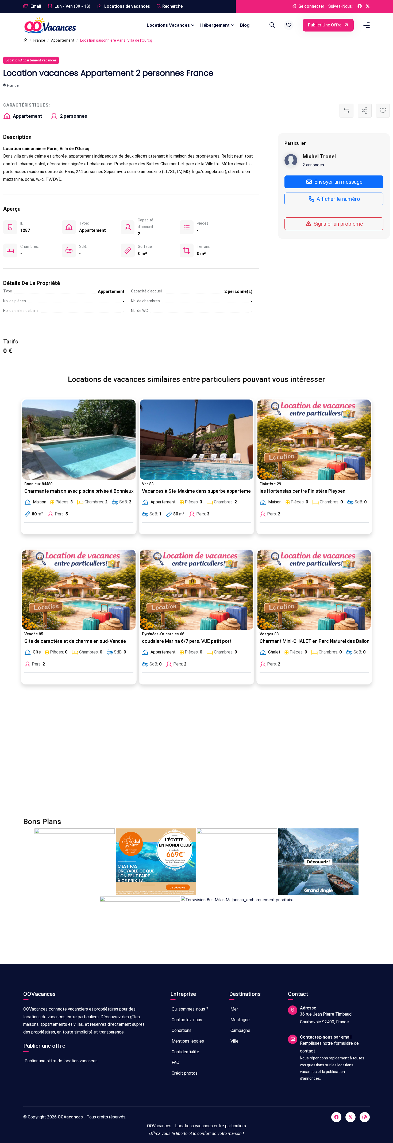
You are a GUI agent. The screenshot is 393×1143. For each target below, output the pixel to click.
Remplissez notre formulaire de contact (329, 1047)
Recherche (172, 6)
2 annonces (313, 164)
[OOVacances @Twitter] (367, 6)
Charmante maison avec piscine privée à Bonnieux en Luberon (91, 491)
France (39, 40)
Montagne (239, 1019)
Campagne (239, 1030)
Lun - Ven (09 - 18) (71, 6)
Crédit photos (184, 1073)
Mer (233, 1009)
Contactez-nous (186, 1019)
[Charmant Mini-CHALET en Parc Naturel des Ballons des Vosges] (314, 590)
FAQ (175, 1062)
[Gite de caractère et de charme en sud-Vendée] (79, 590)
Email (35, 6)
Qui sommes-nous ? (189, 1009)
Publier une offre (325, 25)
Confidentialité (185, 1051)
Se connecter (310, 6)
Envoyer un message (338, 181)
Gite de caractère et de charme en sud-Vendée (75, 641)
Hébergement (215, 25)
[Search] (271, 25)
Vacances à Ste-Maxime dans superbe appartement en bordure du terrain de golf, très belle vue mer (251, 491)
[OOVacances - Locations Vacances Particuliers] (25, 40)
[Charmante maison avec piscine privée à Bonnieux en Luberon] (79, 440)
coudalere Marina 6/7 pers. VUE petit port (187, 641)
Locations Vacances (168, 25)
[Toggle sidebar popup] (366, 25)
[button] (289, 25)
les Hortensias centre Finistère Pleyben (302, 491)
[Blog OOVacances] (365, 1117)
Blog (244, 25)
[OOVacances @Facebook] (359, 6)
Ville (233, 1041)
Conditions (181, 1030)
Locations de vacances (126, 6)
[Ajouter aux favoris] (383, 111)
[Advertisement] (183, 754)
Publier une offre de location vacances (61, 1060)
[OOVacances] (50, 25)
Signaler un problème (337, 223)
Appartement (62, 40)
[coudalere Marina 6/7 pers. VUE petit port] (196, 590)
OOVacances (70, 1116)
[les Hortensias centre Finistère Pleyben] (314, 440)
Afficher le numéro (337, 198)
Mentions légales (187, 1041)
